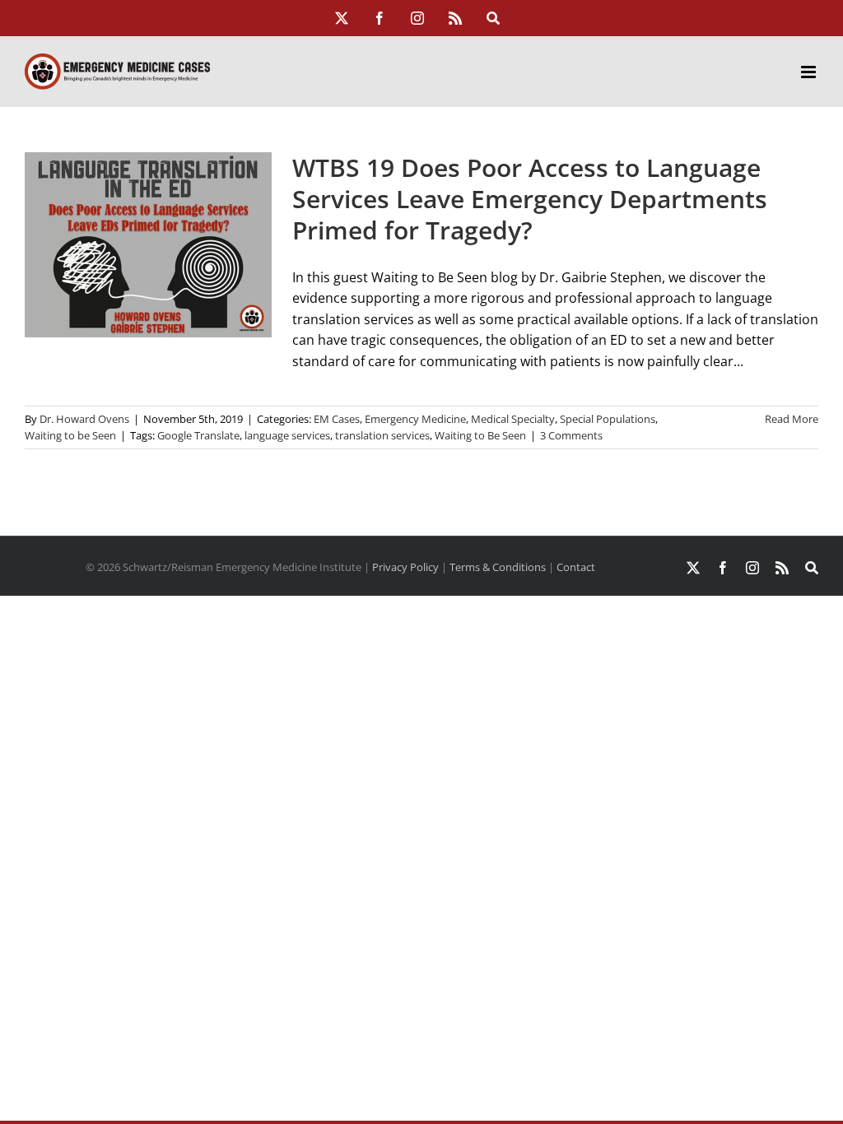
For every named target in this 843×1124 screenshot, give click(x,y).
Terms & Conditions (497, 567)
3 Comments (571, 435)
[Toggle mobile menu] (809, 72)
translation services (382, 435)
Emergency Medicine (415, 418)
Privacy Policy (405, 567)
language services (287, 435)
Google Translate (198, 435)
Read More (791, 418)
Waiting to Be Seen (480, 435)
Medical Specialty (513, 418)
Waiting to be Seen (70, 435)
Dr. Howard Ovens (84, 418)
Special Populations (607, 418)
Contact (576, 567)
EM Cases (337, 418)
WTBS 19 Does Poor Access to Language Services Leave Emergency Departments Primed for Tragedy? (529, 199)
